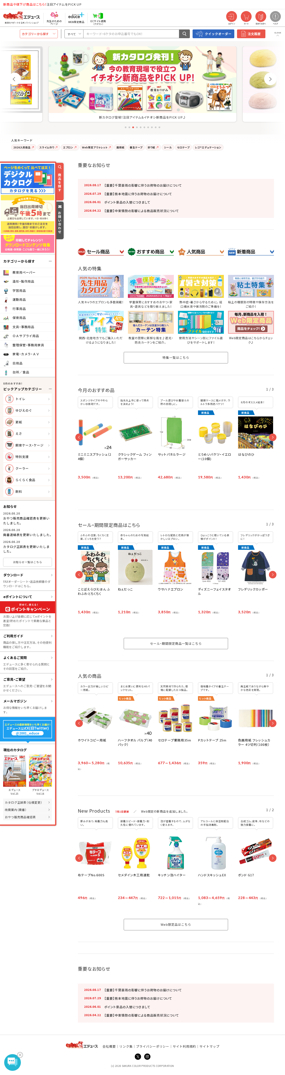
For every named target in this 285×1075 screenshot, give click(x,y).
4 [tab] (137, 127)
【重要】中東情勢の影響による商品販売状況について (141, 211)
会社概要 (109, 1046)
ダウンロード (13, 574)
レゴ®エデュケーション (208, 147)
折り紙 (151, 147)
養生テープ (136, 147)
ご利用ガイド (13, 635)
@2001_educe (27, 733)
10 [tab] (159, 127)
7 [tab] (148, 127)
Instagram (147, 1057)
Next (270, 79)
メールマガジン (15, 700)
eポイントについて (17, 596)
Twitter (138, 1057)
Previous (14, 79)
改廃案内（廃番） (16, 810)
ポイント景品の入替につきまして (127, 202)
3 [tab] (133, 127)
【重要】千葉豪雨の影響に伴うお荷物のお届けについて (143, 185)
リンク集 (126, 1046)
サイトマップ (209, 1046)
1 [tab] (125, 127)
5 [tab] (140, 127)
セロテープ (183, 147)
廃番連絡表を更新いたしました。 (27, 534)
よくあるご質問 (15, 657)
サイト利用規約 (184, 1046)
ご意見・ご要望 (14, 679)
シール (168, 147)
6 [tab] (144, 127)
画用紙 (120, 147)
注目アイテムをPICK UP (42, 4)
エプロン (68, 147)
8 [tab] (152, 127)
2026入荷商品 (22, 147)
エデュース (14, 4)
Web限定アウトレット (95, 147)
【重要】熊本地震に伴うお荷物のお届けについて (138, 194)
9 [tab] (155, 127)
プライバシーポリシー (152, 1046)
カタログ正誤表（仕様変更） (23, 802)
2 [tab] (129, 127)
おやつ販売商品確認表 (20, 817)
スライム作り (46, 147)
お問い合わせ (59, 222)
